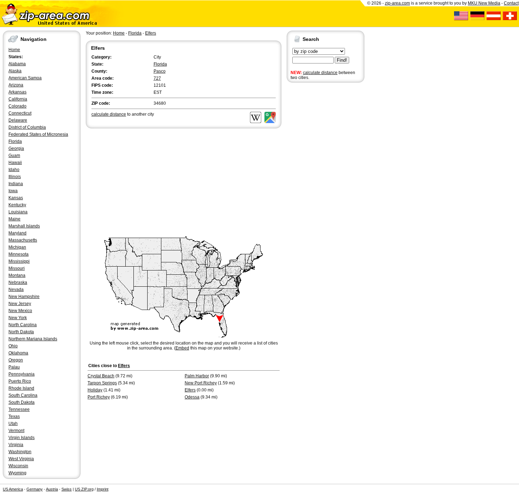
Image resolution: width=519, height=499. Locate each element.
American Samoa (25, 77)
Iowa (13, 190)
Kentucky (17, 204)
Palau (14, 367)
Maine (14, 219)
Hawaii (15, 162)
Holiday (95, 390)
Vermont (16, 430)
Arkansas (17, 92)
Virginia (15, 444)
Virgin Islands (21, 437)
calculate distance (320, 72)
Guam (14, 155)
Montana (16, 275)
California (17, 99)
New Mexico (20, 310)
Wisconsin (18, 465)
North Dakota (21, 331)
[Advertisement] (315, 193)
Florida (15, 141)
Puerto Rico (19, 381)
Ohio (13, 345)
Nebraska (17, 282)
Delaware (17, 120)
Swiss (66, 489)
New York (17, 317)
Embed (182, 348)
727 (157, 78)
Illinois (14, 176)
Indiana (15, 183)
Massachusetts (22, 240)
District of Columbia (27, 127)
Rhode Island (21, 388)
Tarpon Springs (102, 383)
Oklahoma (18, 353)
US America (13, 489)
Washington (19, 451)
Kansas (15, 197)
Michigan (17, 247)
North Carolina (22, 324)
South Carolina (22, 395)
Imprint (102, 489)
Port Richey (99, 397)
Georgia (16, 148)
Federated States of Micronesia (38, 134)
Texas (14, 416)
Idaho (13, 169)
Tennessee (19, 409)
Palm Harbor (197, 375)
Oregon (15, 360)
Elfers (150, 33)
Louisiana (18, 211)
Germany (34, 489)
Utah (13, 423)
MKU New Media (484, 3)
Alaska (15, 70)
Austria (52, 489)
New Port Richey (201, 383)
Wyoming (17, 472)
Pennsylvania (21, 374)
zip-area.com (397, 3)
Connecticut (19, 113)
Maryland (17, 233)
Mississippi (19, 261)
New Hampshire (24, 296)
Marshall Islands (24, 226)
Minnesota (18, 254)
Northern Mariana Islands (32, 338)
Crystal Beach (101, 375)
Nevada (16, 289)
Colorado (17, 106)
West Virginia (21, 458)
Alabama (17, 63)
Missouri (16, 268)
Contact (511, 3)
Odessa (192, 397)
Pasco (160, 71)
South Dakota (21, 402)
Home (14, 49)
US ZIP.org (84, 489)
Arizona (15, 85)
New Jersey (19, 303)
